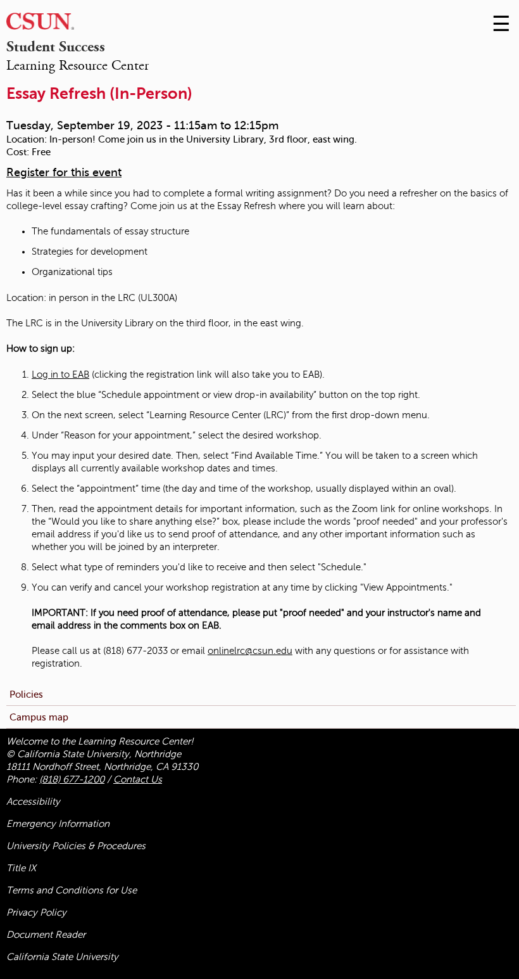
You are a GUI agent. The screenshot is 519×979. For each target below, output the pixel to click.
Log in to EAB (60, 374)
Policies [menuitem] (26, 694)
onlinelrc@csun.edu (250, 651)
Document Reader (45, 935)
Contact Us (137, 779)
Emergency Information (57, 824)
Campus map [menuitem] (38, 717)
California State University (62, 957)
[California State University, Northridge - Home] (40, 24)
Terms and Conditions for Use (71, 890)
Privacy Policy (36, 912)
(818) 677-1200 (71, 779)
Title (21, 868)
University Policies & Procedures (76, 846)
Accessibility (33, 802)
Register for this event (64, 172)
